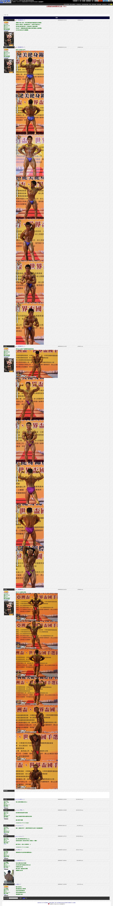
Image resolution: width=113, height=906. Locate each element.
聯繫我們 (69, 902)
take (16, 20)
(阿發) (18, 849)
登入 (111, 4)
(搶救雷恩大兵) (20, 860)
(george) (20, 825)
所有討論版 (99, 4)
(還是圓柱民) (20, 20)
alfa (16, 849)
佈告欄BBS (46, 902)
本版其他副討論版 (85, 4)
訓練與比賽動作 (51, 902)
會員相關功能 (59, 902)
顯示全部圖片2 (73, 4)
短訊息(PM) (104, 4)
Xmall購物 (73, 902)
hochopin (17, 810)
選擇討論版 (94, 4)
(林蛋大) (21, 799)
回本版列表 (79, 4)
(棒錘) (17, 884)
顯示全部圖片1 (67, 4)
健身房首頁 (40, 902)
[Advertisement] (56, 11)
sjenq (17, 825)
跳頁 (90, 4)
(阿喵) (21, 810)
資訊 (56, 902)
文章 (43, 902)
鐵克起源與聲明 (65, 902)
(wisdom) (20, 836)
